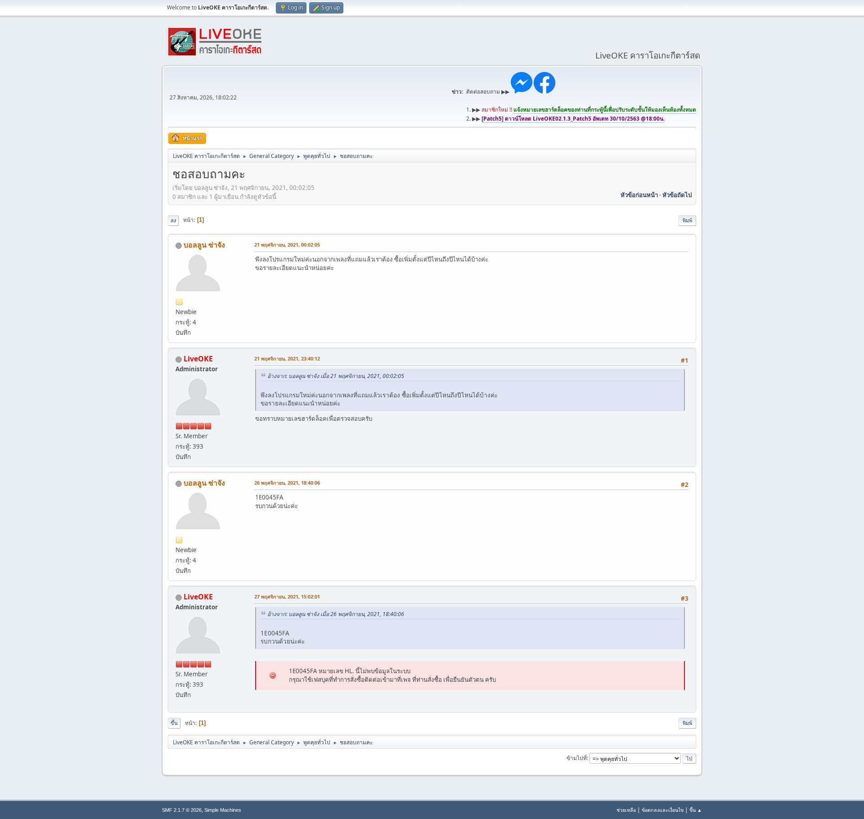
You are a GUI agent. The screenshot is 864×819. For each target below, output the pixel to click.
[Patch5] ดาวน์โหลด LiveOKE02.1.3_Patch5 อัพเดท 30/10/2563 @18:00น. (573, 118)
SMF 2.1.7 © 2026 (182, 810)
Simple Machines (222, 810)
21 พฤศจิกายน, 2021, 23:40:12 (287, 358)
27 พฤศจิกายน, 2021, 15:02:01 (287, 596)
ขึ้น (174, 723)
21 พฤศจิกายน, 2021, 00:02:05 (287, 244)
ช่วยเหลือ (626, 809)
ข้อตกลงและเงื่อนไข (663, 809)
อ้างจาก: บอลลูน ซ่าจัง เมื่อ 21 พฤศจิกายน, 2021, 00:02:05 (335, 376)
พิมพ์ (687, 220)
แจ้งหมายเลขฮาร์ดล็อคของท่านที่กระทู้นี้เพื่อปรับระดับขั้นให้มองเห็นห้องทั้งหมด (604, 109)
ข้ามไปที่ (577, 758)
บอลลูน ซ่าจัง (204, 245)
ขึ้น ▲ (695, 809)
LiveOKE (198, 359)
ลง (173, 220)
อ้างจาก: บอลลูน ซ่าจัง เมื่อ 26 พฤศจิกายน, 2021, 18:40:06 (335, 614)
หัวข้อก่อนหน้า (639, 195)
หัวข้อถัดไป (677, 195)
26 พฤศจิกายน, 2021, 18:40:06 (287, 482)
